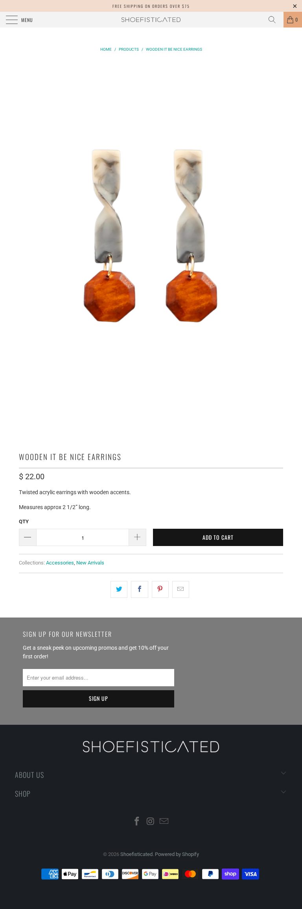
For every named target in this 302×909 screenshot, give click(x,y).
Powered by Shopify (177, 854)
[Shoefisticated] (151, 19)
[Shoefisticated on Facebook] (137, 822)
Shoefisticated (136, 854)
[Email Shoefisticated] (164, 822)
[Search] (275, 19)
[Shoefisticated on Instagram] (151, 822)
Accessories (60, 563)
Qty (24, 521)
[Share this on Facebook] (139, 589)
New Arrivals (90, 563)
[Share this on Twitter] (118, 589)
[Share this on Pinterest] (160, 589)
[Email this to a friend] (180, 589)
